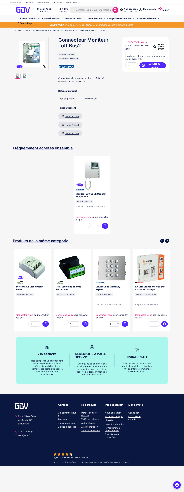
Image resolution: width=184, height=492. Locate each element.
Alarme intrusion (89, 426)
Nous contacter (113, 412)
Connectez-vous (136, 42)
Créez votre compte (134, 418)
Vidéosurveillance (90, 419)
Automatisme (88, 423)
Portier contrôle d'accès (89, 414)
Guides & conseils (67, 426)
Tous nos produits (90, 430)
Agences (62, 419)
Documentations (66, 423)
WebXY (128, 462)
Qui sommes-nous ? (67, 414)
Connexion (133, 412)
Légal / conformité (114, 424)
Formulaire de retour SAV (112, 435)
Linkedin (109, 420)
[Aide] (177, 485)
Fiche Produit (72, 116)
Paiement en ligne (114, 416)
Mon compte (135, 404)
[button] (135, 66)
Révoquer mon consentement (112, 429)
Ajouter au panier (154, 65)
